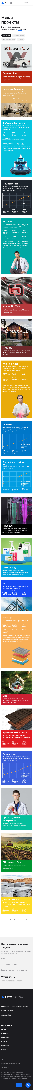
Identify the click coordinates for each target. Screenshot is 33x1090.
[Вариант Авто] (16, 63)
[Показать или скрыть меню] (27, 3)
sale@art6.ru (6, 1015)
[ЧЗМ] (16, 595)
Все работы (6, 35)
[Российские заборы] (16, 476)
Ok (19, 1085)
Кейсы (3, 1029)
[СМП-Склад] (16, 557)
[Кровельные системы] (16, 728)
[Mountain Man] (16, 197)
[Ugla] (16, 688)
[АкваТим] (16, 438)
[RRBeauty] (16, 516)
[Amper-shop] (16, 768)
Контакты (4, 1049)
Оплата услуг (5, 1067)
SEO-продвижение (8, 39)
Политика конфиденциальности (11, 1063)
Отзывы (4, 1041)
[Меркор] (16, 641)
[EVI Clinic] (16, 246)
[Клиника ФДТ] (16, 389)
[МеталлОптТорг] (16, 296)
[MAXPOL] (16, 338)
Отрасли (4, 1033)
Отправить (6, 977)
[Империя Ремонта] (16, 101)
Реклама (20, 39)
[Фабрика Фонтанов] (16, 148)
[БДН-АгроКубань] (16, 852)
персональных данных (15, 981)
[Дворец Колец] (16, 894)
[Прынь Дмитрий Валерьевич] (16, 809)
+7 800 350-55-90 (7, 1011)
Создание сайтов (18, 35)
